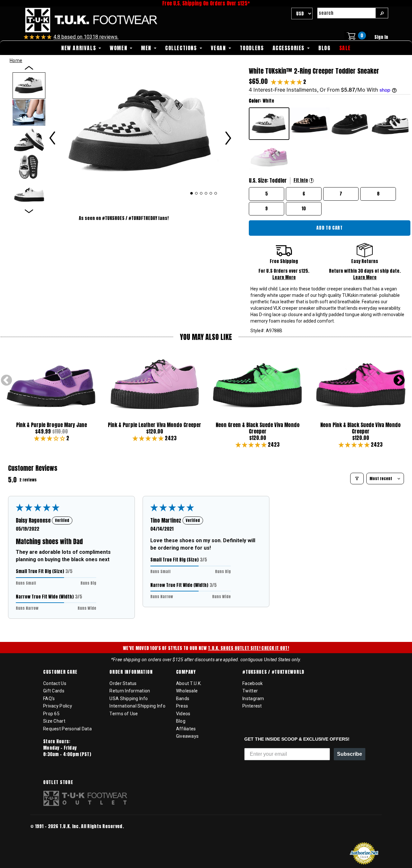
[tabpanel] (140, 131)
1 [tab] (191, 193)
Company (186, 672)
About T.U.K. (188, 683)
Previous (6, 380)
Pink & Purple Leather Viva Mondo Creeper (154, 425)
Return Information (129, 690)
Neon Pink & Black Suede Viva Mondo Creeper (360, 428)
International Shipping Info (137, 705)
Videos (183, 713)
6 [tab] (216, 193)
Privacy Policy (57, 705)
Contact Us (54, 683)
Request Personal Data (67, 728)
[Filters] (357, 478)
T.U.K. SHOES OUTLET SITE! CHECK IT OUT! (248, 648)
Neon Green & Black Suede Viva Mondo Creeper (258, 428)
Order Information (131, 672)
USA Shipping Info (128, 698)
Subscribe (349, 754)
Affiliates (186, 728)
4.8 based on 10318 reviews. (85, 37)
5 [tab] (211, 193)
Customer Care (60, 672)
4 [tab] (206, 193)
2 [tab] (196, 193)
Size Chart (54, 721)
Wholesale (187, 690)
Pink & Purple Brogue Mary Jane (51, 425)
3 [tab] (201, 193)
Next (399, 380)
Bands (182, 698)
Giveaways (187, 736)
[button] (287, 82)
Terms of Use (123, 713)
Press (182, 705)
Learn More (284, 277)
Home (16, 60)
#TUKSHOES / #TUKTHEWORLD (273, 672)
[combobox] (346, 13)
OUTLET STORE (58, 782)
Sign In (381, 37)
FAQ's (49, 698)
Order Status (122, 683)
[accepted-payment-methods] (49, 835)
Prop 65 (51, 713)
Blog (180, 721)
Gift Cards (53, 690)
